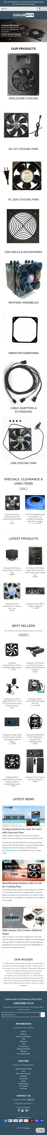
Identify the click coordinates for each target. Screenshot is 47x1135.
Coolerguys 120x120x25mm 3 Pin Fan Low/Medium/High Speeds (12, 665)
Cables (23, 1081)
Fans (23, 1071)
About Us (23, 1034)
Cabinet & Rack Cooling (23, 1069)
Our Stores (23, 1088)
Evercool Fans (11, 850)
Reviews (23, 1051)
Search (23, 1031)
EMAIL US (30, 1099)
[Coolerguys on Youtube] (22, 1110)
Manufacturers (23, 1083)
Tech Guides (23, 1086)
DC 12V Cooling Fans (23, 148)
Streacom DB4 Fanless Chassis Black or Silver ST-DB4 (12, 570)
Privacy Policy (23, 1046)
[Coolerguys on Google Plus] (27, 1110)
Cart (42, 9)
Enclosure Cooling (23, 98)
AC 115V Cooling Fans (23, 199)
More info (23, 635)
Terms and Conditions (23, 1036)
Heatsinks (23, 1076)
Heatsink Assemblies (23, 302)
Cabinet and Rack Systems (11, 34)
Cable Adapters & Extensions (23, 410)
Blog (23, 1044)
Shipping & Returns (23, 1049)
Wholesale (23, 1041)
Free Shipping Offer (23, 1054)
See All (23, 489)
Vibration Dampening (23, 353)
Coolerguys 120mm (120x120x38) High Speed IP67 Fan (35, 701)
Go (43, 1014)
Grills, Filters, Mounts (23, 1073)
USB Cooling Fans (24, 463)
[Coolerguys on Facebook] (19, 1110)
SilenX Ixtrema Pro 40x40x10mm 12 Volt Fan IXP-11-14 (12, 606)
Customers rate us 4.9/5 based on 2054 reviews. (23, 999)
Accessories (23, 1078)
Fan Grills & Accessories (23, 251)
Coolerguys (26, 1128)
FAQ (23, 1039)
